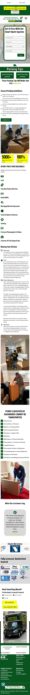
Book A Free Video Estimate (23, 75)
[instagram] (1, 657)
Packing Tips (19, 662)
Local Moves (4, 670)
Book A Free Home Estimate (7, 75)
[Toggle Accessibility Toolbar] (3, 684)
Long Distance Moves (7, 672)
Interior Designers (21, 674)
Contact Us (19, 659)
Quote (20, 55)
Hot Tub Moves (5, 679)
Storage (18, 672)
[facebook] (4, 657)
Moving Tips (19, 664)
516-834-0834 (21, 8)
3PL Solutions (20, 670)
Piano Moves (4, 677)
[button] (11, 539)
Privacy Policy (4, 659)
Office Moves (4, 674)
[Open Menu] (26, 18)
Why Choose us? (20, 657)
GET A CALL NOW (9, 8)
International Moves (6, 675)
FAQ (17, 661)
